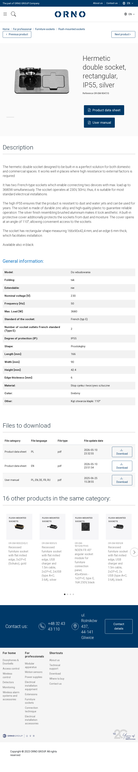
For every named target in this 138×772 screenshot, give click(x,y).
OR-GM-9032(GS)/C (18, 543)
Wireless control (7, 675)
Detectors (8, 682)
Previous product (18, 34)
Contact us (112, 3)
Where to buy (56, 678)
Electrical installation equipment (31, 686)
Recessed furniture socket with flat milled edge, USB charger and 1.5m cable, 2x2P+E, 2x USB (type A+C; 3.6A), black (118, 563)
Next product (122, 34)
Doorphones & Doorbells (11, 662)
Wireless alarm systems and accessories (11, 696)
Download (55, 673)
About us (98, 3)
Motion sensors (33, 672)
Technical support (54, 667)
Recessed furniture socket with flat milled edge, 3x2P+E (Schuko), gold (18, 555)
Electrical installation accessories (31, 720)
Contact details (118, 626)
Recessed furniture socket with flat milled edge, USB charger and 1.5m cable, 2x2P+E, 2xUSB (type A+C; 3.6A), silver (51, 563)
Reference (88, 93)
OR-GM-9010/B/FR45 (81, 544)
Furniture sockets (30, 701)
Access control (11, 668)
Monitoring (9, 687)
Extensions (31, 694)
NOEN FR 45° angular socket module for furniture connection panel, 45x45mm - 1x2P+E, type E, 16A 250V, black (85, 566)
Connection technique (31, 709)
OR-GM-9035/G (49, 543)
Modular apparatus (31, 665)
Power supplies (33, 677)
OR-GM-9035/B (115, 543)
